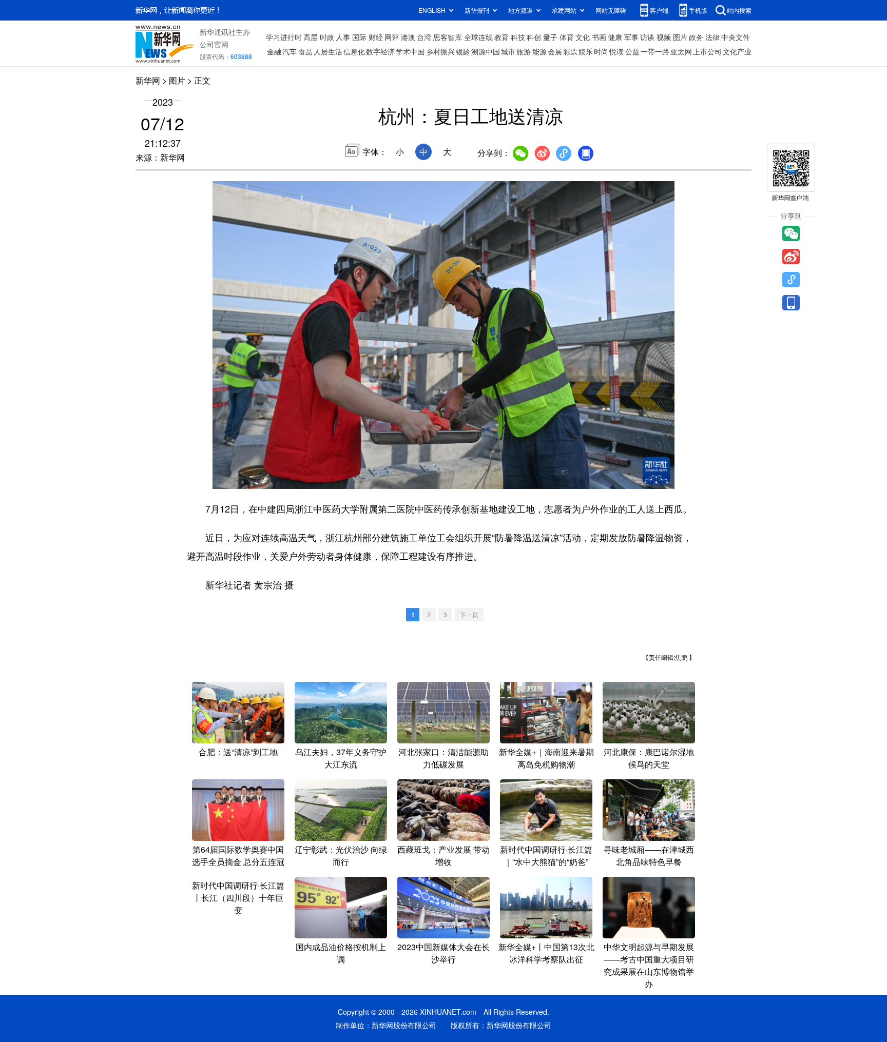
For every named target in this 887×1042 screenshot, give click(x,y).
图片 (680, 37)
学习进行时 (284, 37)
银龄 (463, 51)
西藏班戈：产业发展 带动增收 (443, 855)
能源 (539, 51)
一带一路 (655, 51)
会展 (555, 51)
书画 (599, 37)
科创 (534, 37)
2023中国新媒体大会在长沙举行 (443, 953)
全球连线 (478, 37)
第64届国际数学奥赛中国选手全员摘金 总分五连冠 (238, 855)
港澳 (408, 37)
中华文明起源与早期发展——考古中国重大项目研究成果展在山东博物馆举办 (649, 965)
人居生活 (328, 51)
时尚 (601, 51)
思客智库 (447, 37)
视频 (664, 37)
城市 (508, 51)
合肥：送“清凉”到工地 (238, 752)
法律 (712, 37)
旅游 (523, 51)
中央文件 (735, 37)
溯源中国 (485, 51)
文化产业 (737, 51)
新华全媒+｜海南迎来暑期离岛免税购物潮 (546, 758)
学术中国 (410, 51)
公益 (632, 51)
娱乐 (586, 51)
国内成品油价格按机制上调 (341, 953)
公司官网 (214, 44)
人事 (343, 37)
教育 (501, 37)
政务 (696, 37)
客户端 (659, 10)
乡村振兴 (440, 51)
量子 (550, 37)
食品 (305, 51)
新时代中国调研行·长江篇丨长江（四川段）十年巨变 (238, 897)
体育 (567, 37)
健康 (615, 37)
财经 (376, 37)
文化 (582, 37)
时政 (327, 37)
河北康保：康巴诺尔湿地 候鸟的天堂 (649, 758)
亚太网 (681, 51)
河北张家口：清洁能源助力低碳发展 (443, 758)
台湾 (424, 37)
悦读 (616, 51)
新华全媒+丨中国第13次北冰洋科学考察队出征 (546, 953)
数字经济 (380, 51)
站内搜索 (739, 10)
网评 (391, 37)
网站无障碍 (610, 10)
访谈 (647, 37)
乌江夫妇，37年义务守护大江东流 (341, 758)
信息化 (354, 51)
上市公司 (707, 51)
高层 (310, 37)
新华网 (148, 80)
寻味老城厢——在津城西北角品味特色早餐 (649, 855)
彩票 (570, 51)
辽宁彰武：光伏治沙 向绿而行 (341, 855)
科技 (518, 37)
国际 (359, 37)
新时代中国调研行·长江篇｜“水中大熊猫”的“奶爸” (546, 855)
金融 (274, 51)
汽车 (289, 51)
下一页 (469, 614)
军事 (631, 37)
